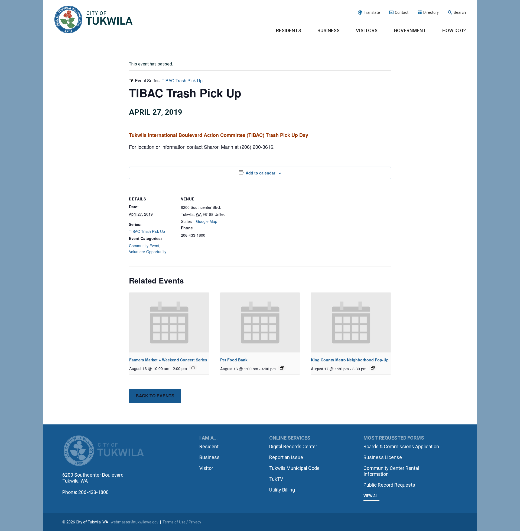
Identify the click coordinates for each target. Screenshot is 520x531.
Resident (209, 446)
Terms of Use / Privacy (181, 522)
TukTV (276, 479)
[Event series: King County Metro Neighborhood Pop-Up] (373, 368)
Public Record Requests (389, 485)
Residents (288, 30)
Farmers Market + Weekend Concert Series (168, 359)
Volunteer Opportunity (147, 251)
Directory (431, 12)
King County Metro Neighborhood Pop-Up (350, 359)
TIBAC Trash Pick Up (147, 231)
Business (328, 30)
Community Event (144, 245)
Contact (401, 12)
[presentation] (169, 322)
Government (410, 30)
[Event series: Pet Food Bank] (282, 368)
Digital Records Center (293, 446)
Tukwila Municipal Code (294, 468)
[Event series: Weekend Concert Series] (193, 367)
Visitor (206, 468)
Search (460, 12)
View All (371, 496)
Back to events (155, 396)
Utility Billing (282, 490)
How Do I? (454, 30)
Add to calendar (260, 173)
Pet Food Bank (234, 359)
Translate (372, 12)
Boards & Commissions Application (401, 446)
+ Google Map (205, 221)
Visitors (367, 30)
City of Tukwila (93, 19)
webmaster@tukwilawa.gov (134, 522)
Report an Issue (286, 457)
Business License (382, 457)
